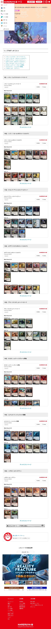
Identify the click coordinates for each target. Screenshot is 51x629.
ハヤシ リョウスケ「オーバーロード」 (16, 56)
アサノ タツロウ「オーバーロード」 (15, 63)
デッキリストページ (25, 127)
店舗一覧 (5, 23)
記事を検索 (30, 1)
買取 (4, 7)
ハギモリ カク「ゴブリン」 (13, 68)
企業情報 (21, 608)
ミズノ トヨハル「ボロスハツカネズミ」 (16, 58)
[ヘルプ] (46, 2)
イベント (5, 26)
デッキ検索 (5, 13)
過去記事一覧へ (25, 552)
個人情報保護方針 (22, 607)
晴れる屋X (32, 601)
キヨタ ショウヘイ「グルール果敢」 (15, 65)
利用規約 (21, 601)
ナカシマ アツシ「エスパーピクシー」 (16, 60)
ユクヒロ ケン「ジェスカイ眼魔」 (15, 66)
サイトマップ (10, 598)
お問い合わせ (6, 29)
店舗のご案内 (10, 613)
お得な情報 (32, 598)
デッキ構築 (5, 16)
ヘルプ (9, 617)
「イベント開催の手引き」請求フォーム (36, 605)
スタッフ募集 (22, 603)
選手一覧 (5, 20)
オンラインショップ (10, 601)
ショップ (5, 4)
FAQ (8, 619)
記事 (4, 10)
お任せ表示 (39, 1)
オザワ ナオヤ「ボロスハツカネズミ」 (16, 61)
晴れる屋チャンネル (34, 603)
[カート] (49, 2)
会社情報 (21, 598)
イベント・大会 (10, 612)
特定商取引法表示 (22, 605)
